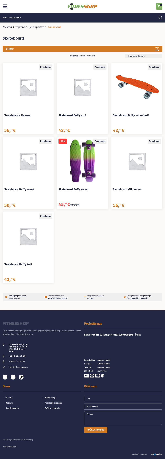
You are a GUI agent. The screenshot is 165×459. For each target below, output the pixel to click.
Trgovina (20, 27)
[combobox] (143, 56)
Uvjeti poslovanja (9, 446)
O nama (8, 397)
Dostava (9, 403)
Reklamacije (50, 397)
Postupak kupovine (53, 403)
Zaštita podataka (53, 408)
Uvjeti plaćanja (12, 408)
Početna (7, 27)
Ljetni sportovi (36, 27)
